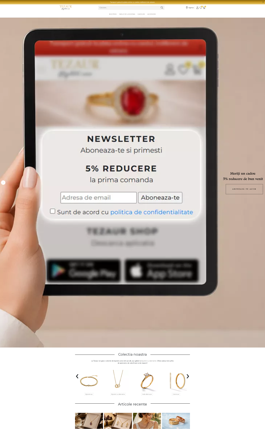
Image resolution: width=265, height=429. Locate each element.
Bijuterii (113, 14)
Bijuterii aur (89, 394)
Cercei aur (176, 394)
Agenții (191, 8)
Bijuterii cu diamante (118, 394)
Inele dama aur (147, 394)
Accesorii (151, 14)
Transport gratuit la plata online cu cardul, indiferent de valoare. (132, 2)
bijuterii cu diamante (149, 361)
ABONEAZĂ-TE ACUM (244, 189)
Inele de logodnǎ (127, 14)
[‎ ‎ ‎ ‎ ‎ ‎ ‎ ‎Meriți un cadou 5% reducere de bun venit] (132, 183)
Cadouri (141, 14)
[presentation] (77, 375)
